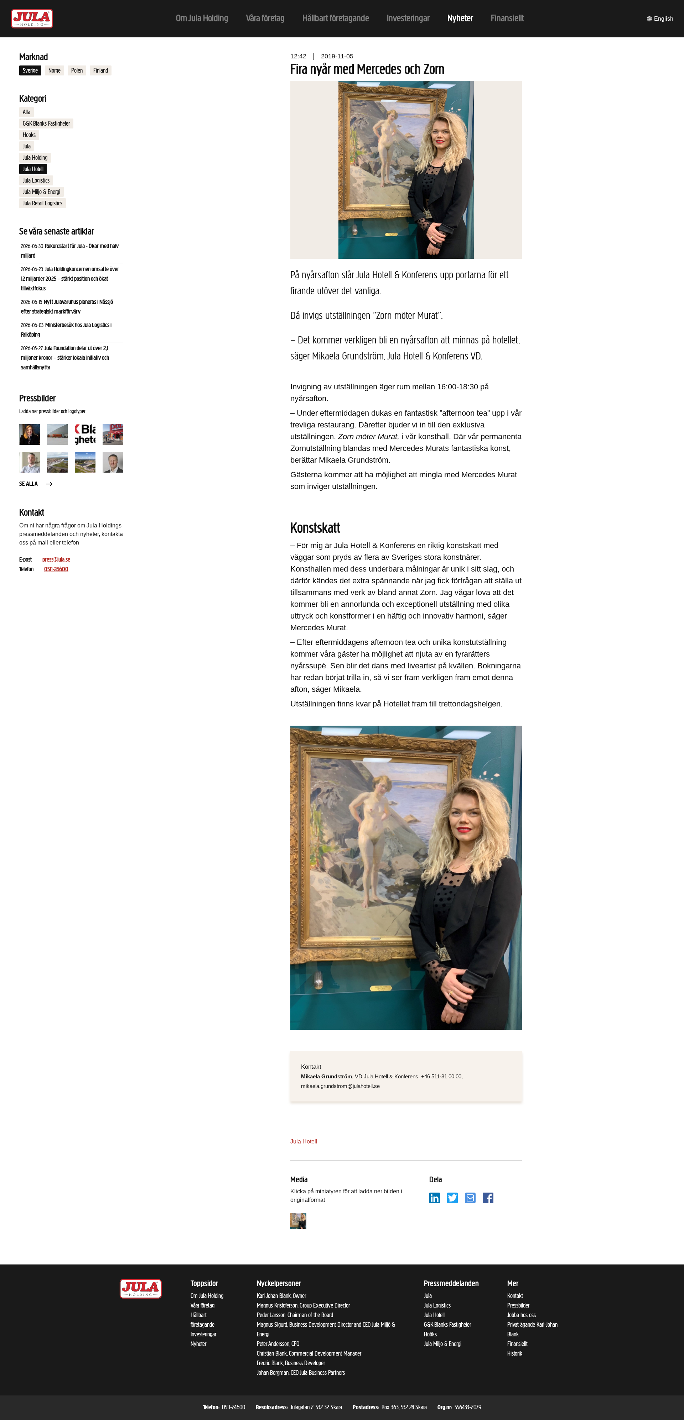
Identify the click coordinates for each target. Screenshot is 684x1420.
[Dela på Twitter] (452, 1197)
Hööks (29, 135)
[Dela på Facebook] (488, 1197)
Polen (77, 70)
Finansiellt (517, 1344)
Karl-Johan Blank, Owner (281, 1296)
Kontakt (515, 1296)
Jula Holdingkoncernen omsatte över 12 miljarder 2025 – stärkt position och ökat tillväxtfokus (70, 279)
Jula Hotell (33, 169)
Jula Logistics (36, 180)
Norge (54, 70)
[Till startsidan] (32, 19)
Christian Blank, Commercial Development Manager (309, 1353)
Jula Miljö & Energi (41, 192)
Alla (26, 112)
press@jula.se (56, 560)
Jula (27, 146)
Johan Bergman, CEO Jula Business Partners (301, 1372)
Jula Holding (35, 157)
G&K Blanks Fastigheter (46, 123)
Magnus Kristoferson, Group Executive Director (303, 1305)
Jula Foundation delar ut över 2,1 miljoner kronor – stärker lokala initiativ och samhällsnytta (65, 358)
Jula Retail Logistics (42, 203)
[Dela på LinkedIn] (434, 1197)
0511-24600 (56, 570)
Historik (514, 1353)
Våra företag (202, 1305)
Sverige (30, 70)
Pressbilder (518, 1305)
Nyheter (198, 1344)
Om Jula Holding (207, 1296)
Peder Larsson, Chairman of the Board (295, 1315)
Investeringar (203, 1334)
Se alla (28, 484)
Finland (100, 70)
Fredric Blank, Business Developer (291, 1363)
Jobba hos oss (521, 1315)
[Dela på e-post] (470, 1197)
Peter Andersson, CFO (278, 1344)
